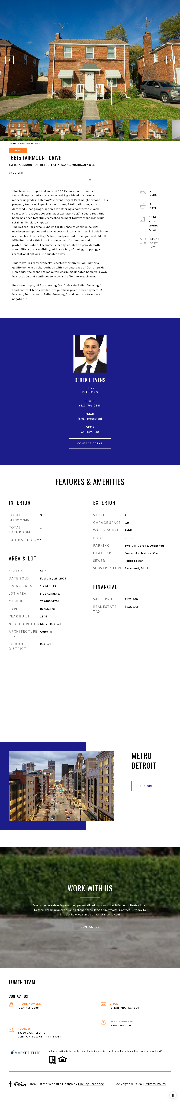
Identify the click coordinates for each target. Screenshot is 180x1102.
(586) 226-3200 (120, 1025)
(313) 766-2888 (90, 405)
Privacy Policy (155, 1084)
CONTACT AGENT (90, 443)
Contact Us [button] (90, 926)
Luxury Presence (91, 1084)
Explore (146, 785)
